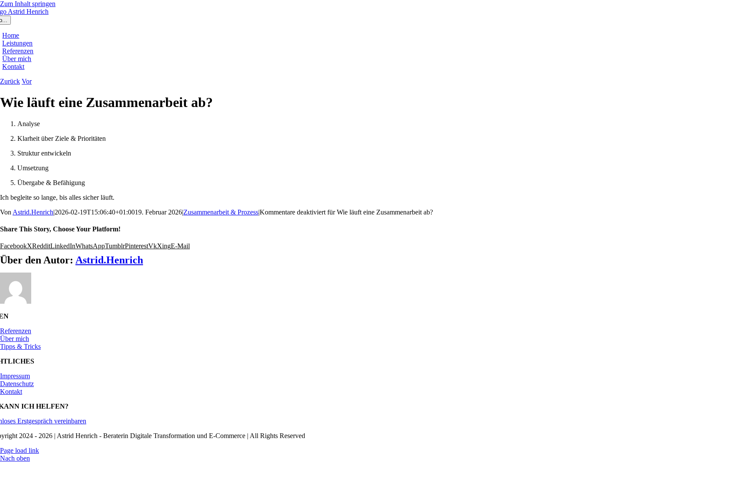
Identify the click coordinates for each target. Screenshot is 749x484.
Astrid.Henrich (33, 212)
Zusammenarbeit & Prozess (220, 212)
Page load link (19, 450)
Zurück (10, 81)
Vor (27, 81)
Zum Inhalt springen (27, 3)
